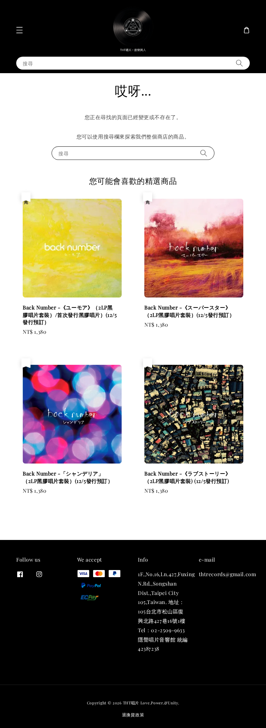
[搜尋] (239, 63)
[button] (19, 30)
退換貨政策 (133, 714)
